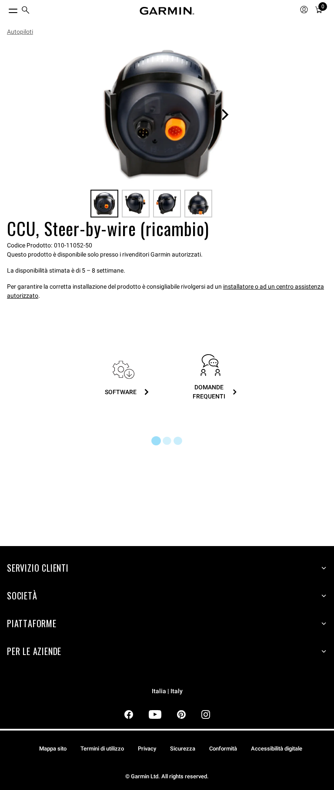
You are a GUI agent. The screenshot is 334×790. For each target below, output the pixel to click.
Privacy (147, 748)
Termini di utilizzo (102, 748)
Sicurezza (182, 748)
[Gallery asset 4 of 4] (198, 203)
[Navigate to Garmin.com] (167, 11)
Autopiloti (20, 32)
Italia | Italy (167, 691)
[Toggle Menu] (5, 8)
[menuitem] (25, 11)
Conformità (223, 748)
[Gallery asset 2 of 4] (136, 203)
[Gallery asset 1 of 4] (163, 115)
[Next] (225, 114)
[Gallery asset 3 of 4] (167, 203)
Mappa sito (53, 748)
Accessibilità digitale (276, 748)
